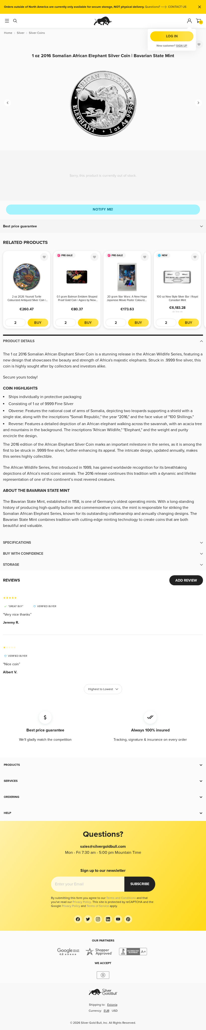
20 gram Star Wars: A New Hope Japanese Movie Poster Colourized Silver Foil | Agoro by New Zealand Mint (127, 298)
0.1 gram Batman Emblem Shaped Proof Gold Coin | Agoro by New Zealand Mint (77, 298)
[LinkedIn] (108, 919)
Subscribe (139, 884)
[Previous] (7, 102)
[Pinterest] (128, 919)
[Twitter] (88, 919)
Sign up (181, 45)
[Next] (198, 102)
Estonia (112, 1005)
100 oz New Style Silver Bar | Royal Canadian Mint (177, 298)
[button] (103, 226)
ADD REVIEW (186, 580)
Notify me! (103, 209)
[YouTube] (118, 919)
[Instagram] (98, 919)
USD (115, 1011)
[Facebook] (78, 919)
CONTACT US (177, 7)
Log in (172, 36)
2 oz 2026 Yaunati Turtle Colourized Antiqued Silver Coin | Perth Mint (27, 298)
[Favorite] (199, 44)
